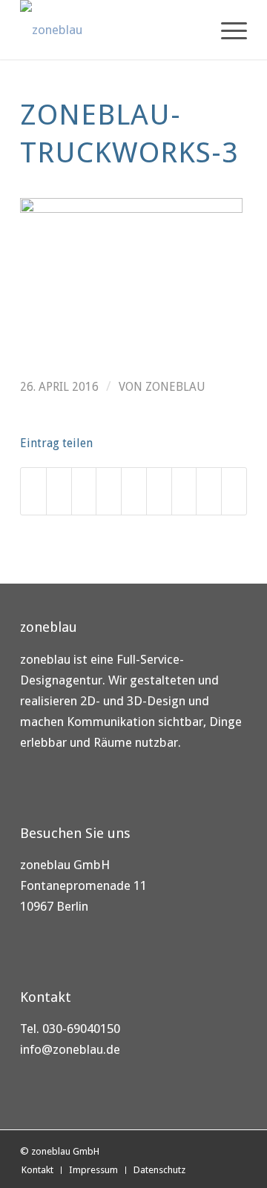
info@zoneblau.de (70, 1049)
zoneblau (175, 387)
